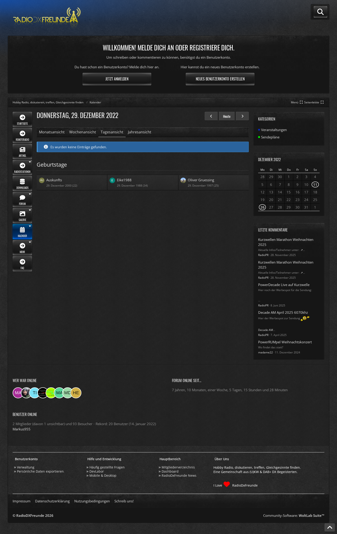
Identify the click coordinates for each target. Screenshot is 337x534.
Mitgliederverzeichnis (178, 467)
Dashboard (170, 471)
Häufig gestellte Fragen (107, 467)
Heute (226, 116)
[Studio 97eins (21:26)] (51, 392)
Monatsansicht (52, 132)
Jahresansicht (139, 132)
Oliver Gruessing (201, 180)
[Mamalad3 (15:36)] (59, 392)
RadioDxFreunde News (179, 475)
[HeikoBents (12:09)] (75, 392)
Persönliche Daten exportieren (40, 471)
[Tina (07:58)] (34, 392)
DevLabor (96, 471)
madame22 (265, 352)
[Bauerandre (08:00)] (26, 392)
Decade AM (265, 330)
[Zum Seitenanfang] (330, 527)
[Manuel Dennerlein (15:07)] (67, 392)
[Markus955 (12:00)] (18, 392)
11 (315, 184)
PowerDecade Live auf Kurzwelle (283, 284)
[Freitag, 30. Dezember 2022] (242, 116)
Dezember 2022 (269, 159)
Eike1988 (124, 180)
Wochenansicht (82, 132)
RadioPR (263, 255)
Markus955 (21, 429)
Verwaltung (25, 467)
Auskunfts (54, 180)
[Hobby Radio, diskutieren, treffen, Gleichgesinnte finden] (47, 18)
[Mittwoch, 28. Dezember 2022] (211, 116)
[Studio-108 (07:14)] (42, 392)
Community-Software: (293, 515)
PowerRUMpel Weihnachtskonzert (285, 342)
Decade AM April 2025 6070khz (283, 312)
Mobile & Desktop (102, 475)
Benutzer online (25, 414)
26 (262, 207)
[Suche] (320, 12)
